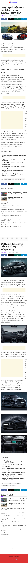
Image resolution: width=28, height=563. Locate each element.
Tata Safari (12, 485)
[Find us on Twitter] (12, 559)
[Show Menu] (26, 2)
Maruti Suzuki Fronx (9, 179)
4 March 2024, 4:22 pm (14, 252)
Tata (5, 483)
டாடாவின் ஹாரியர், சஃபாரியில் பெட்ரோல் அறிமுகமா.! (14, 472)
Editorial (19, 547)
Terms (13, 548)
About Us (3, 547)
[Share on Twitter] (11, 19)
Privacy (23, 547)
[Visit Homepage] (13, 2)
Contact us (14, 547)
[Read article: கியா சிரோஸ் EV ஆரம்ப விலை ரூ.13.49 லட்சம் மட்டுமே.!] (4, 199)
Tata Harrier (10, 483)
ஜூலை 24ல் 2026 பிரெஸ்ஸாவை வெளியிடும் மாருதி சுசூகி (13, 209)
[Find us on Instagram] (14, 559)
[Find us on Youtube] (16, 559)
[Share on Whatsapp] (17, 19)
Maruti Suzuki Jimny (19, 179)
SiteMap (8, 547)
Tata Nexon (17, 483)
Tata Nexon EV (5, 485)
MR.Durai (4, 15)
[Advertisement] (14, 55)
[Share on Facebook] (4, 19)
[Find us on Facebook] (10, 559)
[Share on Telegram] (24, 19)
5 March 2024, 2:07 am (14, 15)
